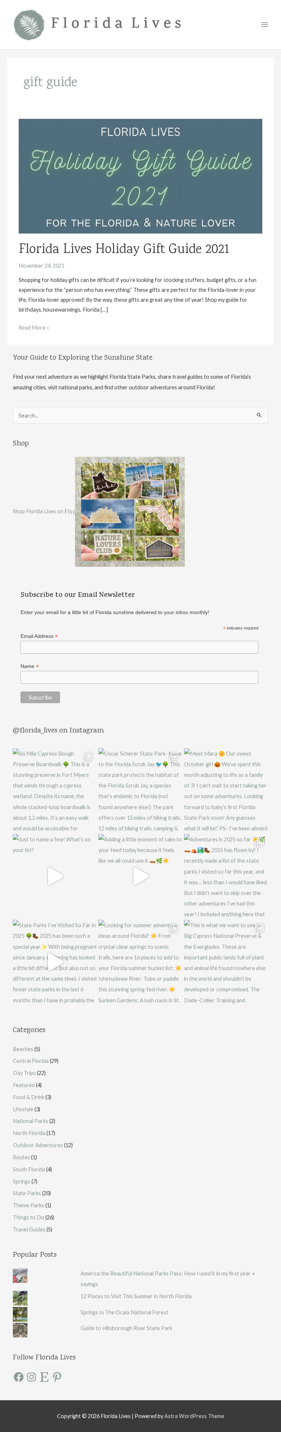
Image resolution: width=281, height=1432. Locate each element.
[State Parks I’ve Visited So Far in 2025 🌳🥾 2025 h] (55, 962)
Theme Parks (28, 1205)
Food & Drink (28, 1097)
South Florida (29, 1169)
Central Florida (31, 1061)
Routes (21, 1157)
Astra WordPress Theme (194, 1416)
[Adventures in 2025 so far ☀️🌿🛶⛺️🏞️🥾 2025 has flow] (226, 876)
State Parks (27, 1193)
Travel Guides (29, 1229)
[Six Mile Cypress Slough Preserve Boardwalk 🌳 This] (55, 790)
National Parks (30, 1121)
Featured (24, 1085)
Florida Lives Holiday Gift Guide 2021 (124, 250)
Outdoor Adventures (38, 1145)
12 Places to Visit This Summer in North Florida (136, 1296)
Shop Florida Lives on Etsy (44, 511)
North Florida (29, 1133)
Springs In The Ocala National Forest (124, 1312)
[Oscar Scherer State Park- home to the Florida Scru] (140, 790)
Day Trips (24, 1073)
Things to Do (28, 1217)
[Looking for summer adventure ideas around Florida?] (140, 962)
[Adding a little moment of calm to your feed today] (140, 876)
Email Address (39, 636)
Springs (21, 1181)
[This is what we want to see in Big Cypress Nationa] (226, 962)
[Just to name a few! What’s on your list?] (55, 876)
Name (29, 666)
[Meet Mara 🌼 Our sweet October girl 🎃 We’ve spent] (226, 790)
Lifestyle (23, 1109)
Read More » (34, 328)
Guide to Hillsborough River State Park (126, 1328)
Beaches (23, 1049)
